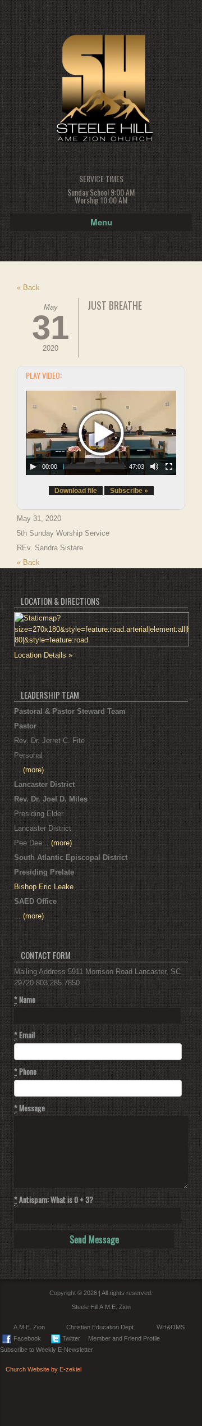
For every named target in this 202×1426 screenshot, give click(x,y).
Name (24, 999)
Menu (101, 222)
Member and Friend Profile (124, 1338)
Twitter (71, 1338)
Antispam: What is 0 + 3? (53, 1199)
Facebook (27, 1338)
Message (29, 1107)
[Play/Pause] (33, 466)
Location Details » (43, 655)
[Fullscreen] (168, 466)
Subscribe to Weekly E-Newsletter (46, 1349)
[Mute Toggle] (154, 466)
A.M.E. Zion (29, 1327)
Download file (75, 491)
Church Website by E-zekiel (43, 1369)
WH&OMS (171, 1327)
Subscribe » (129, 491)
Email (24, 1034)
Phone (25, 1071)
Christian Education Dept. (100, 1327)
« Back (28, 287)
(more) (33, 770)
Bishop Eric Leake (44, 886)
